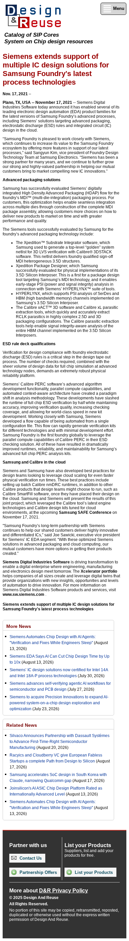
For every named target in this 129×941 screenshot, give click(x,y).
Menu (118, 8)
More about (48, 890)
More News (18, 626)
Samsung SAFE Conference (85, 512)
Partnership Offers (37, 872)
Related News (21, 725)
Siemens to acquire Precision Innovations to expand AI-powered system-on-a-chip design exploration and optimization (59, 703)
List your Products (93, 872)
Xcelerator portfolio (99, 571)
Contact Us (30, 858)
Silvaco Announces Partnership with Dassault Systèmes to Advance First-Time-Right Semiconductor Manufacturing (59, 741)
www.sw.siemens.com (23, 594)
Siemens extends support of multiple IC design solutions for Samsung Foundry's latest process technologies (58, 606)
